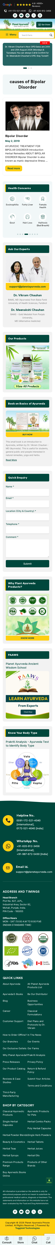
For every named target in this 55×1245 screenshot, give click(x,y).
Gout (12, 223)
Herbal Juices (35, 1148)
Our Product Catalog (14, 1068)
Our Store (46, 24)
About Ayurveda (11, 983)
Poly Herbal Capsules (39, 1128)
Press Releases (11, 1061)
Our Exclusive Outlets (14, 1048)
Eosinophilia (12, 205)
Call (48, 1242)
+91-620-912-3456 (28, 846)
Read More (11, 460)
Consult (6, 1242)
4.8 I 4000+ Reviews (37, 4)
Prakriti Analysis (36, 1055)
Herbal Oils (34, 1155)
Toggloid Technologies (27, 1228)
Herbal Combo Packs (39, 1121)
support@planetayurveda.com (27, 286)
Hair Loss (27, 223)
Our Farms (33, 1048)
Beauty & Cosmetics (14, 1141)
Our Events (34, 1041)
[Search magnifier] (51, 35)
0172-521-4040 (25, 828)
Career (6, 1011)
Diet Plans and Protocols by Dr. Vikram (36, 1024)
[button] (25, 68)
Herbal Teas (9, 1148)
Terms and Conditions (40, 1085)
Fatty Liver (27, 205)
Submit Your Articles (39, 1078)
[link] (27, 54)
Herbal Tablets (36, 1141)
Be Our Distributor (38, 994)
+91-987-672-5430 (28, 854)
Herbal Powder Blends (15, 1135)
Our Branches (10, 1041)
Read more (13, 168)
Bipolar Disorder (16, 136)
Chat (34, 1242)
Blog (5, 1000)
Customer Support (13, 1021)
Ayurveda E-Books (13, 994)
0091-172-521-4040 (28, 820)
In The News (34, 1034)
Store (20, 1242)
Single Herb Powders (39, 1135)
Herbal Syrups (10, 1155)
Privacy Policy (35, 1061)
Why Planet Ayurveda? (15, 1055)
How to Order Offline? (15, 1034)
